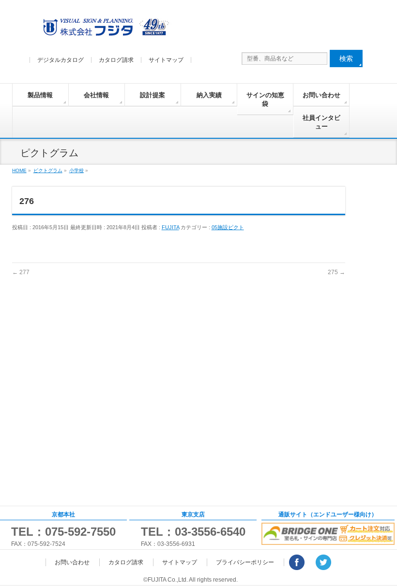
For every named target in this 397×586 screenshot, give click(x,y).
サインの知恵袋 (265, 99)
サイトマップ (166, 60)
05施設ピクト (228, 227)
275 (336, 272)
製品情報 (40, 95)
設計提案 (152, 95)
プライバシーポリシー (245, 562)
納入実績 (209, 95)
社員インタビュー (321, 122)
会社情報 (96, 95)
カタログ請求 (116, 60)
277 (21, 272)
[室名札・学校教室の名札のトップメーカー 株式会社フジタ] (104, 29)
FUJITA (170, 227)
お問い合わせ (321, 95)
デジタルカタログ (60, 60)
